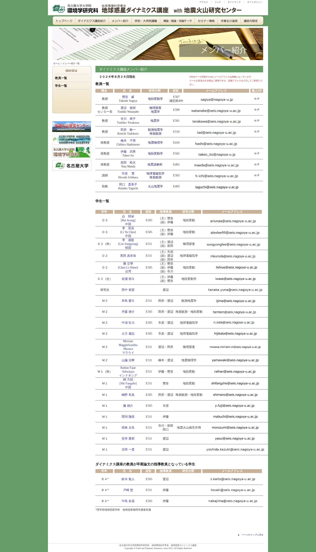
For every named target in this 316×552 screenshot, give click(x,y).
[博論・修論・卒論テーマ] (176, 21)
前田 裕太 (128, 162)
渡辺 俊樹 (128, 107)
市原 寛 (128, 173)
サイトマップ (234, 2)
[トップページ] (63, 21)
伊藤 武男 (128, 151)
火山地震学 (155, 186)
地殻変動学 (155, 98)
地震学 (155, 120)
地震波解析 (155, 164)
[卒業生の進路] (228, 21)
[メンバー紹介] (118, 21)
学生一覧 (61, 85)
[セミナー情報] (205, 21)
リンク (218, 2)
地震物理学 (155, 142)
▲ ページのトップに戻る (250, 535)
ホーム (56, 63)
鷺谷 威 (128, 97)
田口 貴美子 (128, 184)
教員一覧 (61, 78)
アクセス (203, 2)
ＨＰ (257, 98)
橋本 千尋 (128, 140)
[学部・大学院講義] (144, 21)
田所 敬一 (128, 129)
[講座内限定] (252, 21)
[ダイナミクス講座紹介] (90, 21)
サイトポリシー (254, 2)
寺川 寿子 (128, 118)
